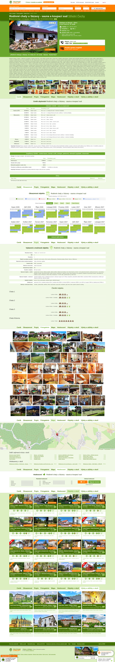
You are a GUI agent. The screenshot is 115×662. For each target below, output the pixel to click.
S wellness (97, 10)
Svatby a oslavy (86, 10)
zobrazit (50, 49)
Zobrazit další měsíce (57, 237)
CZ (103, 2)
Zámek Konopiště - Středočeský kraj (68, 628)
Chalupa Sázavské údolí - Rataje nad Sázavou (70, 528)
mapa (31, 606)
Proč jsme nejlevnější (13, 643)
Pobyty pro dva (48, 10)
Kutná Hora (26, 19)
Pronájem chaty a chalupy (14, 654)
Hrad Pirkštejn (12, 459)
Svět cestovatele (52, 654)
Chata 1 (56, 203)
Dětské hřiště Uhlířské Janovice (89, 459)
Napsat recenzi (95, 482)
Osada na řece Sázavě (39, 456)
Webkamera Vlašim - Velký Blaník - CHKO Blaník (93, 463)
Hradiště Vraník (37, 459)
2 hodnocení (103, 541)
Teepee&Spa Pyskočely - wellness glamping (21, 573)
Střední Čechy (26, 13)
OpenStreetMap (107, 449)
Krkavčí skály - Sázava (88, 456)
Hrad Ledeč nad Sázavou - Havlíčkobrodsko (94, 628)
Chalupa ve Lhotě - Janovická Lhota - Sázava (70, 573)
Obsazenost (27, 97)
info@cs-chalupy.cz (30, 650)
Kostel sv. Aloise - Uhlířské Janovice (90, 455)
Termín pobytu (45, 6)
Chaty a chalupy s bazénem (26, 654)
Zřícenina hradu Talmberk (14, 455)
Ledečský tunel (37, 457)
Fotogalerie (45, 97)
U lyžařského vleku (79, 10)
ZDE (27, 510)
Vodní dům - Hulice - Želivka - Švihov (68, 605)
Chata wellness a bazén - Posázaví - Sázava (94, 573)
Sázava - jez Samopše (38, 455)
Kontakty (97, 2)
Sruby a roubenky (61, 10)
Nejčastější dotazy (31, 643)
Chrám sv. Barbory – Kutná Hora (18, 628)
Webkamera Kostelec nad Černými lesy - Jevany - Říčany (44, 463)
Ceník (19, 97)
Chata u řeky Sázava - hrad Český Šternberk (21, 528)
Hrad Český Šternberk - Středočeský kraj (20, 605)
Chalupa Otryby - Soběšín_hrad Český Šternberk (95, 550)
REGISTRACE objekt (89, 2)
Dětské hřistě (31, 10)
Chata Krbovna (75, 203)
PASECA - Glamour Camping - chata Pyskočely (70, 550)
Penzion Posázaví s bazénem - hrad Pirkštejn (70, 505)
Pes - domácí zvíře (24, 10)
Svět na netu (45, 654)
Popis (36, 97)
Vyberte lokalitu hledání (14, 6)
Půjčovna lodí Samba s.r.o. (15, 456)
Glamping (93, 10)
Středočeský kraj (33, 19)
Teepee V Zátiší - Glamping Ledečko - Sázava (21, 505)
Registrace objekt (81, 643)
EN (104, 2)
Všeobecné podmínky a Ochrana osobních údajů (56, 643)
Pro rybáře (54, 10)
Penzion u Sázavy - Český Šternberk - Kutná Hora (46, 505)
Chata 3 (68, 203)
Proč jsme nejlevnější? (48, 2)
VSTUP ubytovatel (80, 2)
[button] (57, 434)
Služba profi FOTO (41, 643)
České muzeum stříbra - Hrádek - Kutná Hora (45, 628)
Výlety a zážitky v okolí (89, 97)
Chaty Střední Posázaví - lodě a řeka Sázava (45, 528)
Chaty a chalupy (12, 13)
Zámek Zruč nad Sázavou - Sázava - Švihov (45, 605)
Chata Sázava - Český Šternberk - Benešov (93, 528)
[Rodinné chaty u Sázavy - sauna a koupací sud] (20, 336)
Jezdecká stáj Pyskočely (88, 457)
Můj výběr (73, 2)
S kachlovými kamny (70, 10)
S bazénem (37, 10)
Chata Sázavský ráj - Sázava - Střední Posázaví (22, 550)
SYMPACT (16, 657)
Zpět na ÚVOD (102, 643)
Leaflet (101, 449)
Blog (69, 643)
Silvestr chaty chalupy (37, 654)
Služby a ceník (23, 643)
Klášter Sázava (61, 459)
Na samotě (42, 10)
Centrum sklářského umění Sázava (65, 455)
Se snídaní (103, 10)
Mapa (53, 97)
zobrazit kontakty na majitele (80, 43)
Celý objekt (49, 203)
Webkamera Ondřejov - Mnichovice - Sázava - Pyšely (19, 463)
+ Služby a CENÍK (9, 656)
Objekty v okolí (73, 97)
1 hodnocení (79, 519)
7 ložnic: (64, 26)
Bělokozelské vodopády (63, 456)
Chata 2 (62, 203)
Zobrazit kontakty (28, 502)
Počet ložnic (85, 6)
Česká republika (20, 13)
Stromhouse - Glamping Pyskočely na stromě (45, 573)
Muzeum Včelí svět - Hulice (89, 605)
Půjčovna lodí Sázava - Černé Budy (65, 457)
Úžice (19, 19)
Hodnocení (61, 97)
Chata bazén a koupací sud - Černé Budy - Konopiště (47, 550)
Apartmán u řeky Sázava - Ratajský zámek (93, 505)
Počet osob (77, 6)
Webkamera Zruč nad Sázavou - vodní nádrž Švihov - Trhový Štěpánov (68, 463)
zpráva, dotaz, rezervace (73, 48)
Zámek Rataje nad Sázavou (15, 457)
